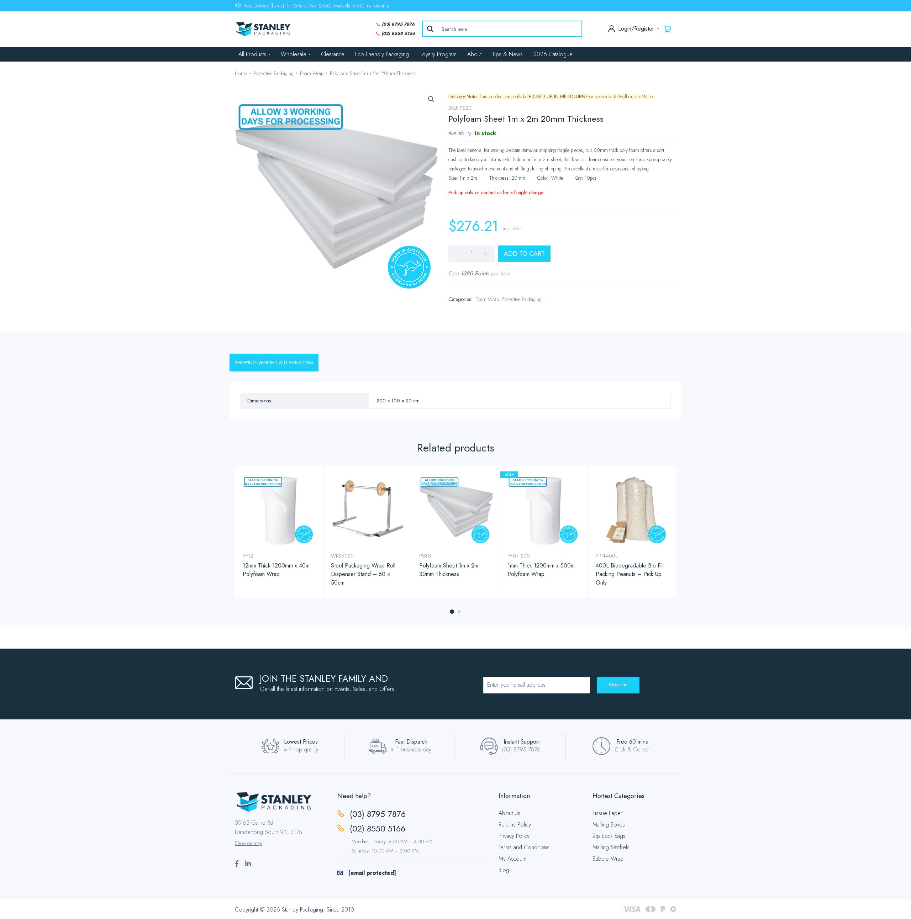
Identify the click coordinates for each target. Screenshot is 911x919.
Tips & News (507, 54)
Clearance (332, 54)
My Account (512, 859)
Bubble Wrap (608, 859)
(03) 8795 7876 (398, 24)
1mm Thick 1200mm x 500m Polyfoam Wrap (541, 569)
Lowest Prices (301, 742)
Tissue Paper (607, 813)
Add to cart (524, 253)
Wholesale (293, 54)
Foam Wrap (311, 73)
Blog (504, 870)
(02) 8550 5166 (398, 33)
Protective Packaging (273, 73)
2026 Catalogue (553, 54)
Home (241, 73)
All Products (252, 54)
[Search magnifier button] (430, 28)
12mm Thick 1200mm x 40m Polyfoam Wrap (276, 569)
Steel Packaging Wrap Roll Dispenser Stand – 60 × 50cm (363, 574)
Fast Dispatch (411, 742)
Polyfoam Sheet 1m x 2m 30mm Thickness (448, 569)
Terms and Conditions (524, 847)
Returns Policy (515, 824)
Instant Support (521, 742)
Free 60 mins (632, 742)
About (474, 54)
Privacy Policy (514, 836)
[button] (431, 99)
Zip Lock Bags (609, 836)
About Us (509, 813)
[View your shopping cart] (668, 29)
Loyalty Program (438, 54)
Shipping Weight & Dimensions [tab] (274, 362)
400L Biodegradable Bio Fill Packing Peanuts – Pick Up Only (630, 574)
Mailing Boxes (609, 824)
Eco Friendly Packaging (382, 54)
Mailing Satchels (611, 847)
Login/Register (637, 29)
